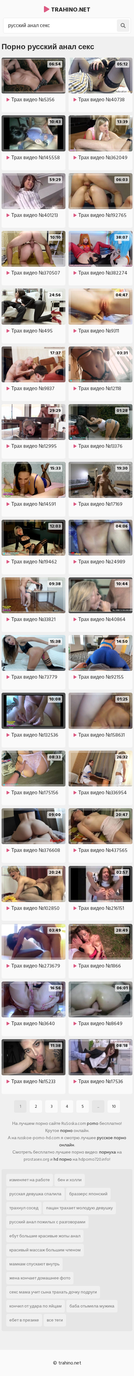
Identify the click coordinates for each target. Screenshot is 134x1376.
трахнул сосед (23, 1207)
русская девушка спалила (35, 1193)
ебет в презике (24, 1320)
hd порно (63, 1159)
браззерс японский (88, 1193)
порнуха (107, 1152)
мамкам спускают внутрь (34, 1264)
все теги (55, 1320)
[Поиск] (123, 25)
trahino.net (70, 10)
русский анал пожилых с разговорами (47, 1222)
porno (92, 1123)
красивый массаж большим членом (45, 1250)
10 (114, 1106)
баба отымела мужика (91, 1306)
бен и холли (70, 1179)
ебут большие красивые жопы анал (44, 1236)
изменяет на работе (29, 1179)
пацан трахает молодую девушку (79, 1207)
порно (66, 1130)
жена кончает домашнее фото (39, 1278)
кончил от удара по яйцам (35, 1306)
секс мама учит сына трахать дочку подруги (53, 1292)
